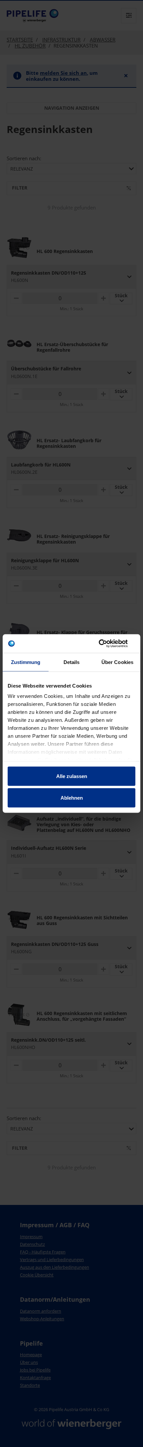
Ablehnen (72, 798)
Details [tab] (72, 662)
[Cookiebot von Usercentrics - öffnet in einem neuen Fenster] (106, 643)
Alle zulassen (71, 776)
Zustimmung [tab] (26, 662)
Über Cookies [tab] (117, 662)
